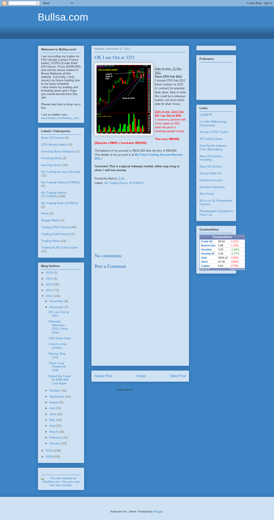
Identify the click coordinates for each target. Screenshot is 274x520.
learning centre (51, 165)
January (55, 443)
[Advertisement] (137, 31)
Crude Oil (206, 241)
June (53, 414)
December (56, 301)
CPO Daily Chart (60, 338)
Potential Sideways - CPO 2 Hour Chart (58, 327)
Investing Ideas (51, 158)
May (52, 420)
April (52, 425)
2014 (50, 278)
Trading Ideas (50, 241)
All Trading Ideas (211, 138)
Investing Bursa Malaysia (58, 151)
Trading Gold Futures (55, 234)
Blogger (158, 511)
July (52, 408)
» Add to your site (237, 269)
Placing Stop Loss (57, 355)
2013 (50, 284)
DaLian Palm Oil (210, 173)
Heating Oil (207, 253)
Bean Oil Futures (52, 137)
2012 (50, 290)
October (55, 390)
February (56, 437)
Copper (205, 265)
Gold (204, 257)
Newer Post (103, 376)
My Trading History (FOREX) (60, 182)
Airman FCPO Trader (214, 132)
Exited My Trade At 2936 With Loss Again (60, 379)
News (45, 213)
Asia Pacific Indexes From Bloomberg (213, 147)
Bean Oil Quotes (211, 166)
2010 (50, 450)
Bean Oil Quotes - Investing (212, 157)
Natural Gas (208, 245)
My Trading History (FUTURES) (124, 183)
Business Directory (212, 187)
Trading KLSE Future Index (59, 247)
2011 (49, 296)
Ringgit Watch (50, 220)
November (56, 307)
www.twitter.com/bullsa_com (60, 118)
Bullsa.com (63, 17)
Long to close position (58, 345)
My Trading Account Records (60, 171)
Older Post (178, 376)
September (57, 396)
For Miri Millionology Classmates (213, 123)
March (54, 431)
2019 (50, 272)
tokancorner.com (211, 180)
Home (141, 376)
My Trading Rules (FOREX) (59, 203)
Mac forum (207, 193)
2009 (50, 456)
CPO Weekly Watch (54, 144)
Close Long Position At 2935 (57, 366)
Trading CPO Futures (55, 227)
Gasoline (206, 249)
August (54, 402)
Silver (204, 261)
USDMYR (206, 114)
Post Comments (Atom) (149, 389)
